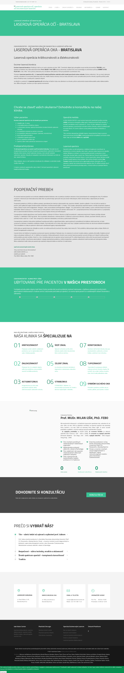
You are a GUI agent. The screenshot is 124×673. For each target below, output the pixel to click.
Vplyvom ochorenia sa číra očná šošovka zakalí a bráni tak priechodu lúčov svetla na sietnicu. (65, 351)
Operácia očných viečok (45, 630)
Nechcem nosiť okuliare (69, 633)
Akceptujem (3, 672)
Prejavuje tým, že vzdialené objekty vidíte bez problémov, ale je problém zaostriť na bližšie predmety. (32, 369)
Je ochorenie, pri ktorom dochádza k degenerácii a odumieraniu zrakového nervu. (65, 369)
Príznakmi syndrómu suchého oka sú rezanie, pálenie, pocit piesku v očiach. (98, 388)
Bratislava (16, 654)
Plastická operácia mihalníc (46, 633)
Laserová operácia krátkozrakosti (72, 635)
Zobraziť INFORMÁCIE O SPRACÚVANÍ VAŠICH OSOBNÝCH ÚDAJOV (19, 669)
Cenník (98, 7)
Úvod (50, 7)
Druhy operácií (67, 7)
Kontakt (106, 7)
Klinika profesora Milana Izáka (68, 651)
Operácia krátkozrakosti (20, 630)
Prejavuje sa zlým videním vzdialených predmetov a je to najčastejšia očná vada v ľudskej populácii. (32, 351)
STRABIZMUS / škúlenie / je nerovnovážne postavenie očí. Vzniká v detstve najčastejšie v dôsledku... (66, 387)
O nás (57, 7)
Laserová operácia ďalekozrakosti (72, 640)
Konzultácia (96, 494)
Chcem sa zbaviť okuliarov (70, 638)
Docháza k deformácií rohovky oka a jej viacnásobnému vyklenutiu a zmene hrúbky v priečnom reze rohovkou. (99, 351)
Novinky (79, 7)
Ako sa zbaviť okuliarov (69, 630)
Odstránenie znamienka (45, 635)
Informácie (88, 7)
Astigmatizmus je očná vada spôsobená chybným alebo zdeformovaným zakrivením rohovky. (32, 387)
